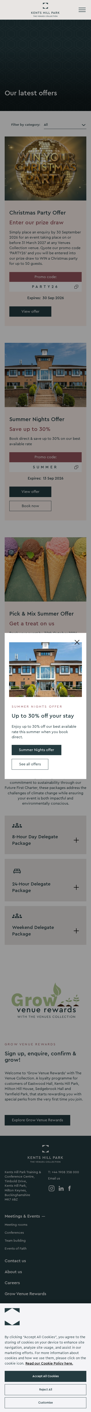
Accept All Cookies (45, 1376)
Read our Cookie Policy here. (49, 1363)
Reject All (45, 1389)
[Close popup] (77, 642)
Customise (45, 1402)
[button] (12, 1315)
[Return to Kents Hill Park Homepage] (45, 10)
